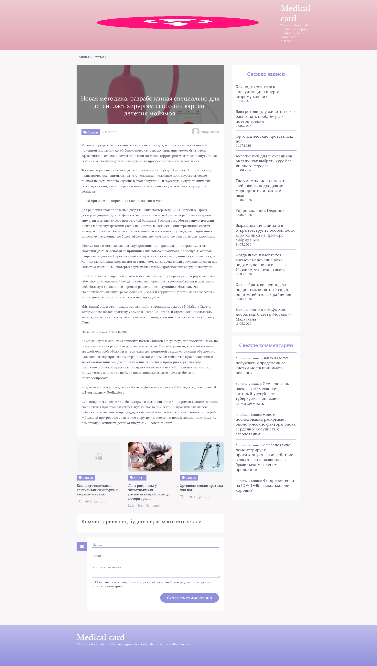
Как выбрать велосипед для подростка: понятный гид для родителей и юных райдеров (264, 289)
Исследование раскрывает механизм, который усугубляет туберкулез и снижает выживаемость (263, 393)
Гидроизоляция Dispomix (260, 210)
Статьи (98, 57)
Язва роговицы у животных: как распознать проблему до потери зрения (266, 116)
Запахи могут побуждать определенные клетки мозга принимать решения (262, 365)
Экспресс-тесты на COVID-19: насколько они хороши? (265, 485)
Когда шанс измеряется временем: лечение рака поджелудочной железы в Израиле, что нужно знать (260, 262)
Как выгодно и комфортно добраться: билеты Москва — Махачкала (263, 314)
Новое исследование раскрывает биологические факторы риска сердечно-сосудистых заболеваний (266, 424)
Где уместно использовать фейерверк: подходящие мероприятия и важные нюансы (261, 188)
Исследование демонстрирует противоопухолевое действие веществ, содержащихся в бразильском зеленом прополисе (264, 457)
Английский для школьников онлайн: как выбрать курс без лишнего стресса (264, 160)
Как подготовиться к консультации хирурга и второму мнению (259, 91)
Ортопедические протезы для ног (264, 138)
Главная (83, 57)
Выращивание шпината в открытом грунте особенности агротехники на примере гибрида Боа (265, 232)
